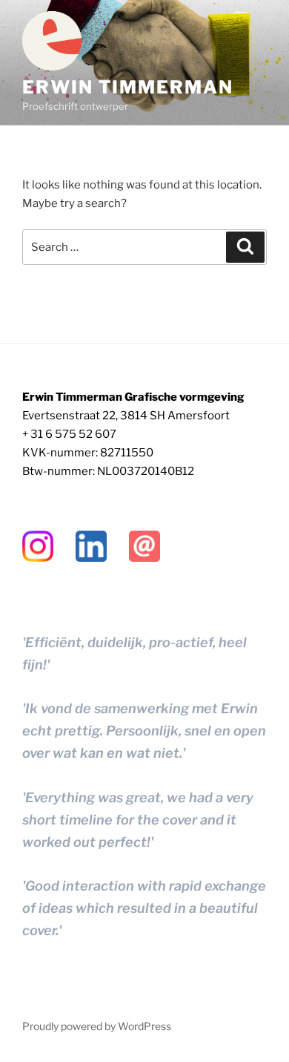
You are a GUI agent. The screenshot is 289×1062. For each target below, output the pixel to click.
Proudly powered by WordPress (96, 1026)
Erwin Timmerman (127, 87)
